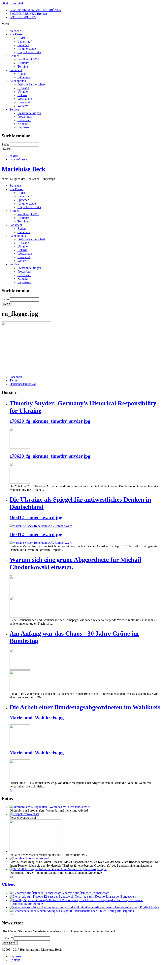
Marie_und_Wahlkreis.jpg (37, 717)
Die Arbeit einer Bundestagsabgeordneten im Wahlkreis (85, 707)
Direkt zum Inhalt (13, 3)
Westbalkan (24, 98)
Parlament (16, 70)
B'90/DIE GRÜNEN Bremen (28, 13)
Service (14, 109)
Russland (23, 88)
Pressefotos (24, 116)
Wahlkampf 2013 (28, 59)
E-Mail (7, 938)
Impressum (24, 127)
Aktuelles (23, 63)
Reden (21, 73)
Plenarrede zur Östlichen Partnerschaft (85, 893)
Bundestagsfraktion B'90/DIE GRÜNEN (35, 10)
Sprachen (23, 45)
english (14, 155)
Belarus (22, 95)
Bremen (14, 55)
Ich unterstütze (26, 48)
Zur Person (16, 34)
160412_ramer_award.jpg (36, 517)
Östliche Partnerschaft (31, 84)
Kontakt (22, 123)
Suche (6, 144)
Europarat (23, 102)
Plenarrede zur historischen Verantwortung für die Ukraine (122, 907)
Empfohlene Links (29, 52)
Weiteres (22, 106)
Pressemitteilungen (29, 113)
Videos (8, 884)
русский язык (19, 159)
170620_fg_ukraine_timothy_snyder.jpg (50, 421)
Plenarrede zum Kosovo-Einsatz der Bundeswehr (105, 896)
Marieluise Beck (23, 169)
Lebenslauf (24, 41)
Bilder (21, 38)
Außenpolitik (18, 81)
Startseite (15, 30)
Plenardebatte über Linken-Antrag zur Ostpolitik (103, 911)
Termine (22, 66)
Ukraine (22, 91)
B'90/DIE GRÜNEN (23, 17)
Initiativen (23, 77)
